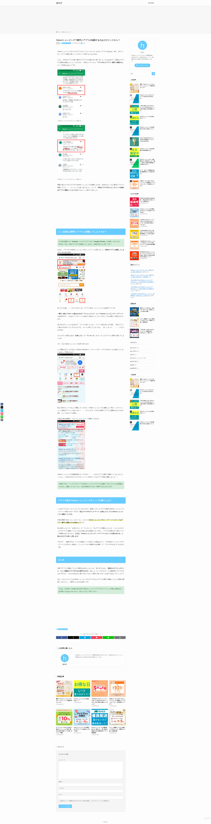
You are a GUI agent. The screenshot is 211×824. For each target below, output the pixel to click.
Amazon (135, 347)
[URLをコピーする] (120, 637)
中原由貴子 (146, 277)
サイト (60, 794)
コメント (62, 760)
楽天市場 (135, 361)
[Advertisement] (105, 18)
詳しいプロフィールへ (142, 65)
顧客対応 (135, 368)
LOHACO (135, 351)
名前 (60, 781)
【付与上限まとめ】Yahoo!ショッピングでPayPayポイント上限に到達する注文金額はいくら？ (142, 281)
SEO (134, 354)
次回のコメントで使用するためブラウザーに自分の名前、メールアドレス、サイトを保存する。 (85, 801)
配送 (134, 365)
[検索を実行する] (153, 73)
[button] (61, 637)
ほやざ (59, 3)
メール (61, 788)
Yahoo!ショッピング (66, 43)
